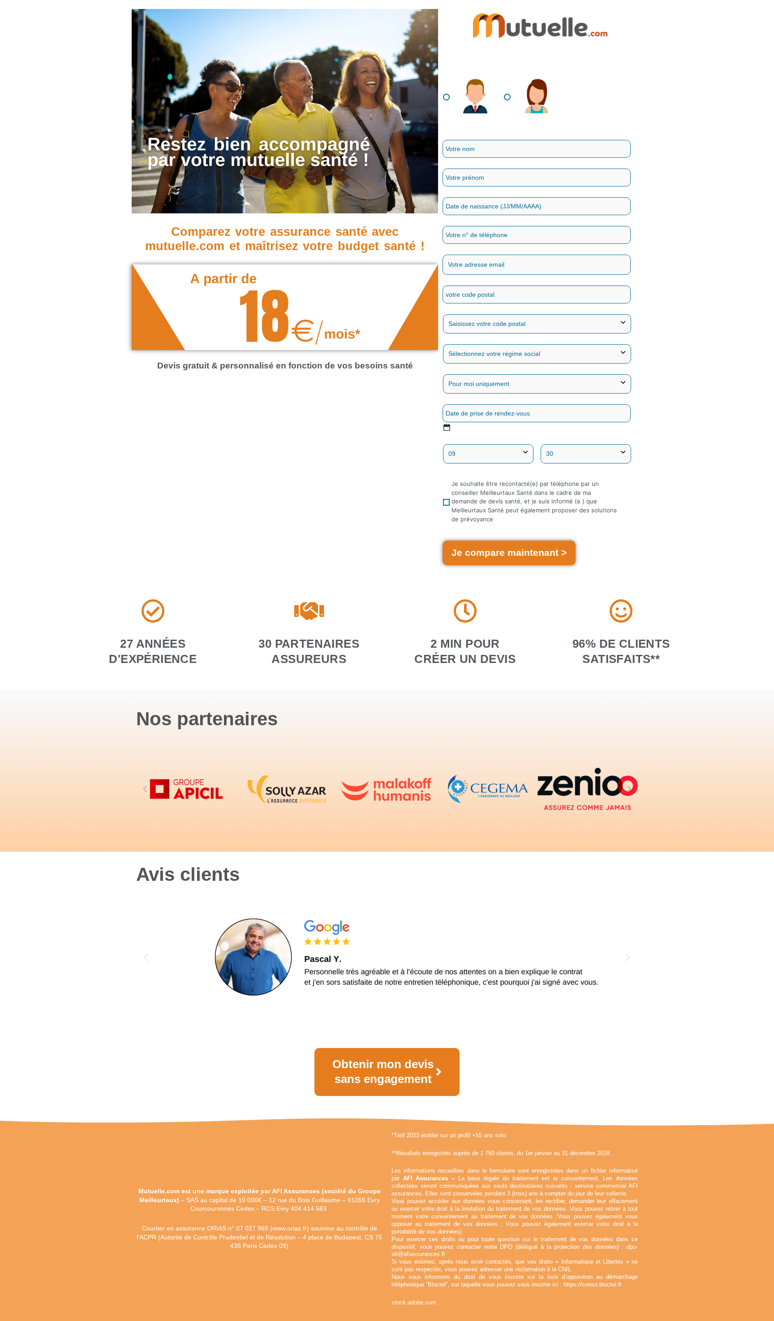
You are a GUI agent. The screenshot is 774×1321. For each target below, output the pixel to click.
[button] (145, 788)
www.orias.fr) (290, 1228)
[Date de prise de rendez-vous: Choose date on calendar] (447, 427)
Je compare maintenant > (509, 552)
